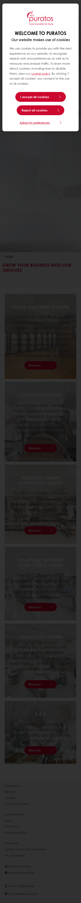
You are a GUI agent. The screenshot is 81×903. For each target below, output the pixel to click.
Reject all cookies (35, 110)
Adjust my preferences (35, 123)
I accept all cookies (34, 97)
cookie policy (40, 73)
